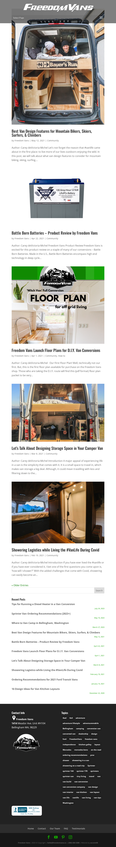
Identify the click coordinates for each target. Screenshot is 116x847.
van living (86, 797)
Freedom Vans (22, 140)
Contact (42, 828)
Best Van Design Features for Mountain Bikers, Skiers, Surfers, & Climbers (52, 133)
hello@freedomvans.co (56, 843)
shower (66, 760)
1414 (14, 723)
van (99, 776)
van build (67, 781)
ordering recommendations (75, 755)
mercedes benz (81, 749)
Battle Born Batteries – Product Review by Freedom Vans (55, 233)
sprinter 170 (82, 771)
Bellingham (68, 728)
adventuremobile (91, 723)
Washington (68, 803)
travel (91, 776)
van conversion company (74, 787)
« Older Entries (20, 585)
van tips (97, 797)
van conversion (81, 781)
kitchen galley (85, 744)
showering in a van (80, 760)
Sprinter (91, 765)
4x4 (71, 718)
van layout (94, 792)
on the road (96, 749)
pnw (92, 755)
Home (31, 828)
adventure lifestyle (71, 723)
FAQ (66, 828)
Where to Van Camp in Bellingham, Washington (40, 623)
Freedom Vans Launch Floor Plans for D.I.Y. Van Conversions (56, 350)
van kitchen (81, 792)
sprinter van (68, 776)
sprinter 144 (68, 771)
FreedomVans (75, 739)
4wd (64, 718)
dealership (83, 734)
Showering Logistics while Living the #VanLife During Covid (55, 550)
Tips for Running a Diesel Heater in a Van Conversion (43, 604)
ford (64, 739)
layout (97, 744)
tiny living (81, 776)
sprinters (94, 771)
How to (61, 355)
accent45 (94, 843)
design (94, 734)
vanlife (75, 797)
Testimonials (78, 828)
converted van (69, 734)
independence (69, 744)
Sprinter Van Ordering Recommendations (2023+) (41, 613)
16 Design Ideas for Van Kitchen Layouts (36, 689)
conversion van (94, 728)
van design (93, 787)
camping (80, 728)
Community (53, 140)
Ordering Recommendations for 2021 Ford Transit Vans (45, 679)
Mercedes (67, 749)
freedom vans (91, 739)
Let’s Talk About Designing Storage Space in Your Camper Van (57, 448)
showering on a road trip (74, 765)
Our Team (55, 828)
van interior (68, 792)
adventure (80, 718)
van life (66, 797)
